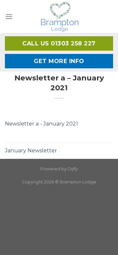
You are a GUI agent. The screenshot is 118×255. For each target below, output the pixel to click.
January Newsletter (31, 150)
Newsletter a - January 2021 (41, 124)
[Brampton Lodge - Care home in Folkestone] (59, 16)
